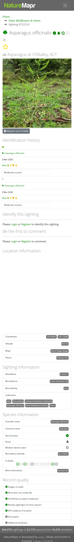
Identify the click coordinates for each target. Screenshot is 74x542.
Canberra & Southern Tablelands (38, 401)
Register (26, 224)
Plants (6, 16)
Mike (4, 165)
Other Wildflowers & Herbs (24, 20)
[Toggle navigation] (65, 5)
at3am (41, 537)
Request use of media (17, 130)
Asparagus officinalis (14, 153)
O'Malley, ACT (62, 357)
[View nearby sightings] (4, 40)
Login (14, 224)
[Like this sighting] (4, 54)
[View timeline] (67, 32)
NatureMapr (18, 401)
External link (63, 470)
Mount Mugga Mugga (59, 351)
